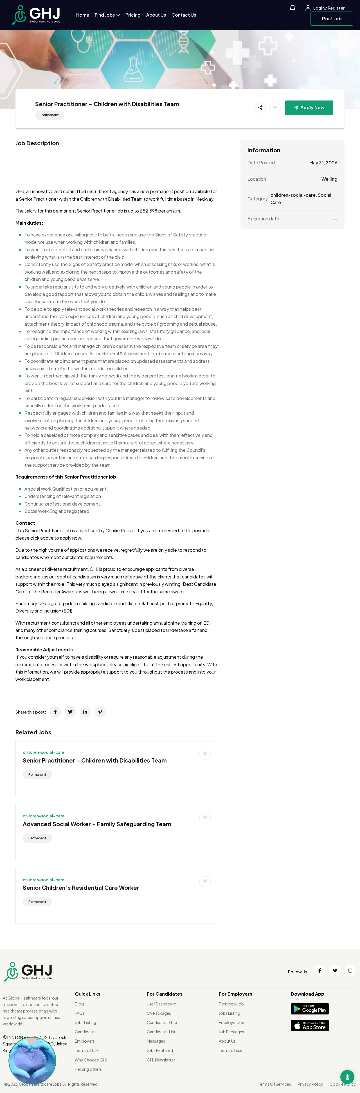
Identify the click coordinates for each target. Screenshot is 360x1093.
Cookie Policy (343, 1084)
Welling (329, 179)
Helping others (88, 1069)
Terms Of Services (274, 1084)
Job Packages (231, 1031)
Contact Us (184, 15)
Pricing (133, 15)
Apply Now (312, 107)
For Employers (235, 994)
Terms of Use (87, 1050)
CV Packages (159, 1013)
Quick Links (87, 994)
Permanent (50, 115)
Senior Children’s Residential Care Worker (81, 887)
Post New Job (231, 1003)
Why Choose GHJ (91, 1059)
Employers (85, 1040)
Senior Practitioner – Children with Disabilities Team (95, 760)
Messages (156, 1040)
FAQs (80, 1013)
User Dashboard (161, 1003)
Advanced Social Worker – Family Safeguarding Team (97, 823)
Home (82, 15)
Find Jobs (105, 15)
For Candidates (165, 994)
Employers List (232, 1022)
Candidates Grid (162, 1022)
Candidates (85, 1031)
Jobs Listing (85, 1022)
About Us (156, 15)
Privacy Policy (310, 1084)
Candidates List (161, 1031)
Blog (79, 1003)
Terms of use (230, 1050)
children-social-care (43, 752)
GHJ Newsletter (161, 1059)
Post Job (332, 18)
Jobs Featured (160, 1050)
